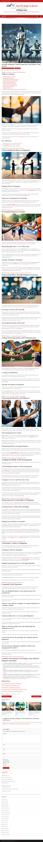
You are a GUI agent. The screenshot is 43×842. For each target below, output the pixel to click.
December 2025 (5, 812)
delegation (14, 509)
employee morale (7, 470)
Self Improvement (17, 68)
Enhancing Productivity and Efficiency (9, 82)
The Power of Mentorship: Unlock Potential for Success (14, 148)
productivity (22, 136)
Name (4, 744)
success (26, 91)
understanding (4, 483)
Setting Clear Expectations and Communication (10, 80)
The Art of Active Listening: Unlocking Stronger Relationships (16, 396)
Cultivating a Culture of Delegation (8, 86)
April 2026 (4, 803)
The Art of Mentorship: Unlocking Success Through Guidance (15, 72)
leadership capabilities (12, 204)
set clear (36, 641)
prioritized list (31, 436)
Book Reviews (5, 775)
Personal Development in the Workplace (7, 68)
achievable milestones (14, 452)
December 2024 (5, 834)
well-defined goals (31, 368)
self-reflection (12, 537)
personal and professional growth (28, 306)
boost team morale (28, 202)
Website (4, 753)
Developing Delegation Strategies (8, 78)
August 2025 (5, 818)
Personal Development (6, 777)
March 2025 (5, 828)
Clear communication (30, 190)
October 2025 (5, 816)
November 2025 (5, 814)
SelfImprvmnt (21, 10)
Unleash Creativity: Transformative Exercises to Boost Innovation (12, 691)
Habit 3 (25, 663)
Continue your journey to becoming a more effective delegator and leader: (14, 89)
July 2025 (4, 820)
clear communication (18, 128)
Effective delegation (6, 144)
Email (4, 749)
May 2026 (4, 801)
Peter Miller (9, 715)
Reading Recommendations (7, 779)
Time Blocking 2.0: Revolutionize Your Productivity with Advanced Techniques (7, 696)
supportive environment (5, 328)
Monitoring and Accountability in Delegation (10, 85)
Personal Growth (6, 791)
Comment (5, 733)
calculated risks (19, 328)
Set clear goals (4, 569)
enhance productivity (34, 180)
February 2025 (5, 830)
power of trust (8, 475)
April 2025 (4, 826)
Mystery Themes (16, 840)
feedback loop (30, 267)
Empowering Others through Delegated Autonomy (11, 79)
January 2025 (5, 832)
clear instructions (25, 263)
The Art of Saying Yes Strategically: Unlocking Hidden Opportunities (36, 696)
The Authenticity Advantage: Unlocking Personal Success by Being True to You (14, 689)
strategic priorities (16, 200)
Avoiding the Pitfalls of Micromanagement (9, 83)
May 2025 (4, 824)
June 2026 (4, 799)
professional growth (15, 393)
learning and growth (26, 195)
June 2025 (4, 822)
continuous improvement (7, 270)
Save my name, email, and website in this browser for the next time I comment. (6, 762)
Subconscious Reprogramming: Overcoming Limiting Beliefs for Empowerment (7, 713)
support (25, 194)
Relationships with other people (8, 781)
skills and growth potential (36, 262)
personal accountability (22, 537)
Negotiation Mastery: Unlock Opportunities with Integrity (15, 656)
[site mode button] (38, 16)
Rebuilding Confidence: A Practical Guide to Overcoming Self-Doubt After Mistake (34, 713)
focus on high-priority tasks (15, 650)
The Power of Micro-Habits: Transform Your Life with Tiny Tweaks (20, 713)
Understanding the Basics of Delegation (9, 76)
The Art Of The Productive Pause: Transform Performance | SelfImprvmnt (18, 723)
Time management (5, 435)
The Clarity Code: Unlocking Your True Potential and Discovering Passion (17, 498)
